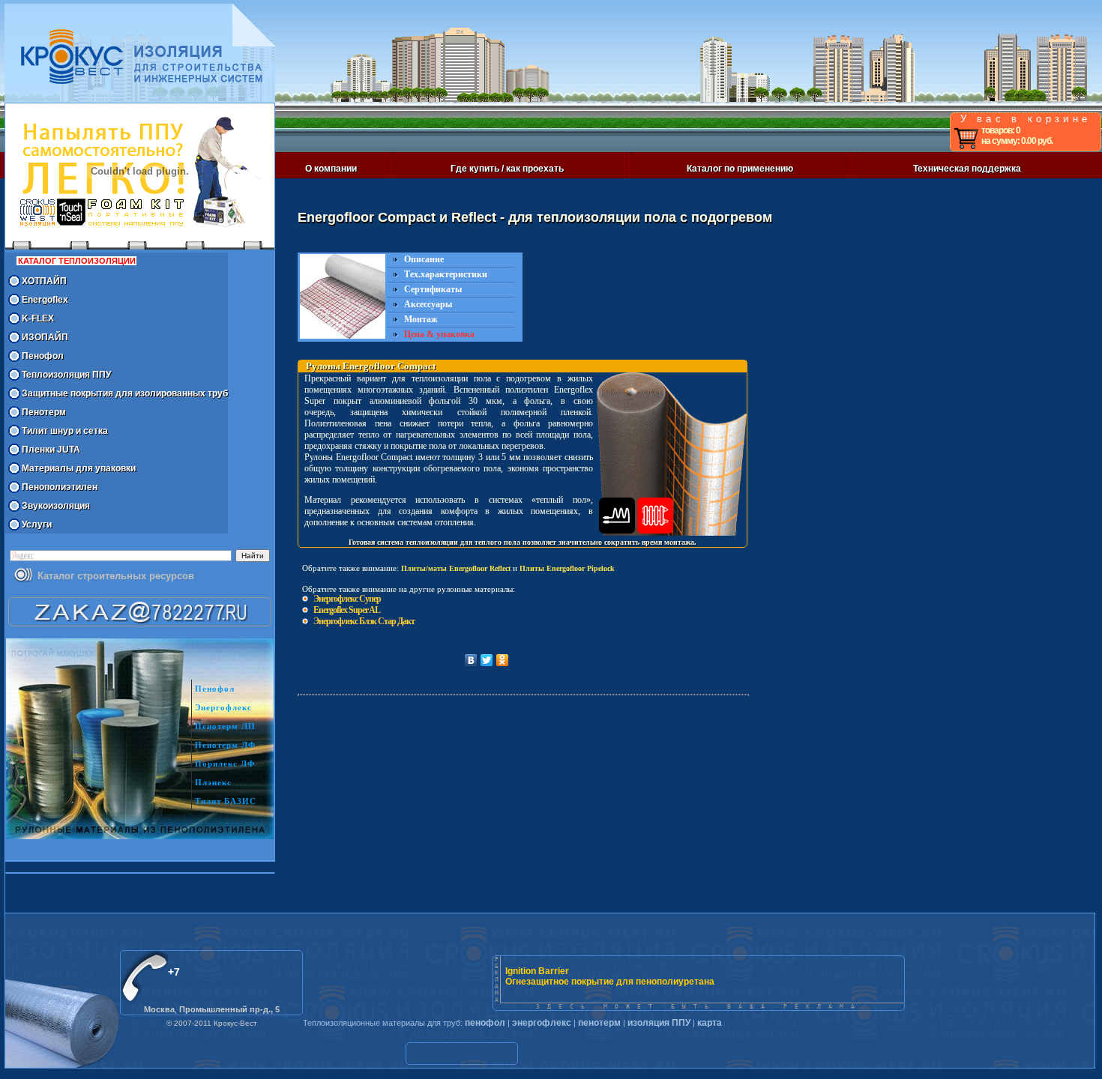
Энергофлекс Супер (347, 598)
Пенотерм (44, 412)
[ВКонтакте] (471, 660)
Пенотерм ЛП (225, 726)
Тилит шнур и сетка (65, 431)
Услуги (37, 524)
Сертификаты (433, 289)
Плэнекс (213, 782)
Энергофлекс (223, 707)
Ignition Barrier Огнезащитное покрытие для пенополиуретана (609, 976)
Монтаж (421, 319)
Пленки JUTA (51, 449)
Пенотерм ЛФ (225, 744)
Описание (424, 259)
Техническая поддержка (967, 168)
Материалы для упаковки (79, 468)
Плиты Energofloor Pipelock (567, 568)
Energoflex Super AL (346, 610)
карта (709, 1023)
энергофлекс (541, 1023)
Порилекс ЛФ (225, 763)
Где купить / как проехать (507, 168)
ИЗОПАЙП (45, 337)
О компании (331, 168)
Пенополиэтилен (59, 487)
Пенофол (43, 356)
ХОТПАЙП (44, 281)
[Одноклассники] (503, 660)
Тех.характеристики (445, 274)
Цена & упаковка (439, 334)
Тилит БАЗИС (225, 801)
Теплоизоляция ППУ (66, 374)
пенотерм (599, 1023)
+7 (174, 972)
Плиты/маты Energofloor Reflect (456, 568)
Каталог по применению (740, 168)
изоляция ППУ (658, 1023)
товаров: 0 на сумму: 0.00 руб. (1017, 135)
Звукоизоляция (56, 506)
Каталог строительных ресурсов (115, 575)
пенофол (485, 1023)
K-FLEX (38, 318)
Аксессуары (428, 304)
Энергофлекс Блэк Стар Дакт (364, 621)
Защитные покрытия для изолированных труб (125, 393)
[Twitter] (487, 660)
